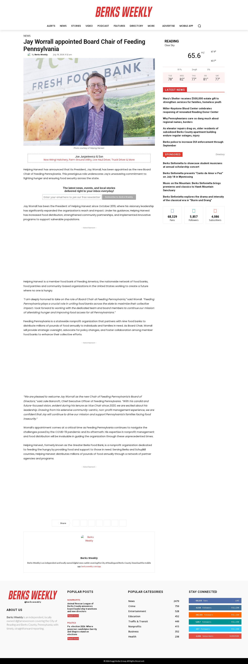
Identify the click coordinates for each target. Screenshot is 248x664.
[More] (122, 523)
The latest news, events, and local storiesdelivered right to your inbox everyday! (89, 189)
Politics (71, 623)
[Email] (107, 523)
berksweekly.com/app (91, 566)
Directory (220, 154)
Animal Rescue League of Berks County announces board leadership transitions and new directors (82, 607)
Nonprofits (73, 600)
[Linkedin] (99, 523)
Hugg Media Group (118, 661)
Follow (194, 209)
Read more (73, 615)
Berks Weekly (41, 54)
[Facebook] (76, 523)
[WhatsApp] (91, 523)
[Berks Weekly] (29, 54)
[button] (199, 26)
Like (172, 209)
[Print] (115, 523)
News (27, 35)
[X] (83, 523)
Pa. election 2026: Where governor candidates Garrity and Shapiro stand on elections (82, 630)
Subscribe (215, 209)
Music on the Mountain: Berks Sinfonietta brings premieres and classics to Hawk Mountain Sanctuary (192, 187)
